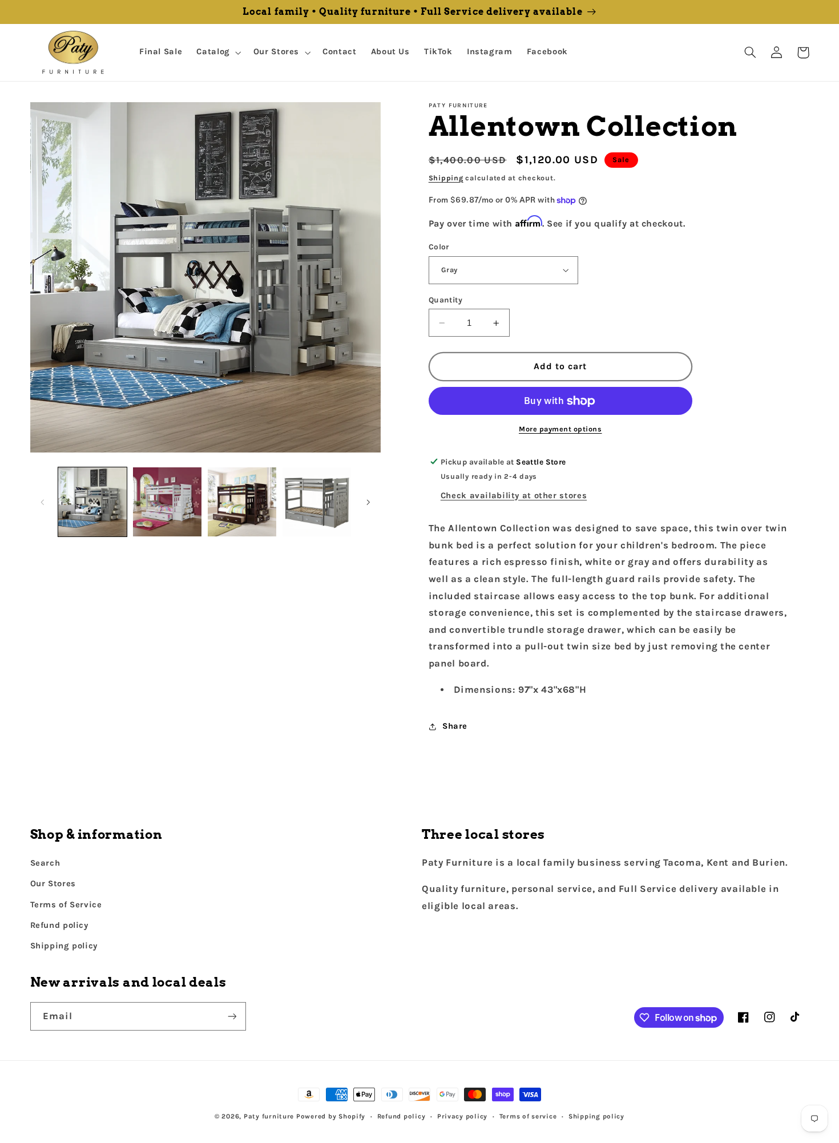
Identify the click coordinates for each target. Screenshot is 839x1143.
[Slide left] (42, 502)
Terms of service (528, 1116)
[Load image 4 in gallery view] (317, 501)
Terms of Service (66, 905)
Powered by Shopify (330, 1116)
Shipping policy (64, 946)
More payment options (560, 429)
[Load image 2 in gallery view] (167, 501)
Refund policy (59, 925)
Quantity (445, 299)
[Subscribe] (232, 1016)
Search (45, 863)
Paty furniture (269, 1116)
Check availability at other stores (514, 495)
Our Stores (53, 883)
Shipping (446, 177)
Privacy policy (462, 1116)
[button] (217, 52)
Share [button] (454, 727)
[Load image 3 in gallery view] (242, 501)
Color (439, 247)
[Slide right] (368, 502)
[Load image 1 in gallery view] (92, 501)
